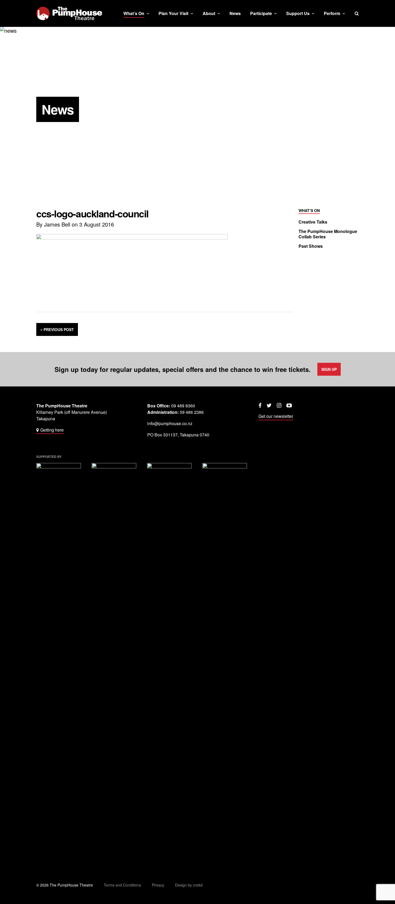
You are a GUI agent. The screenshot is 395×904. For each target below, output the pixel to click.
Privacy (158, 885)
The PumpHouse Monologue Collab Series (328, 234)
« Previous (57, 329)
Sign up (329, 369)
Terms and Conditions (122, 885)
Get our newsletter (275, 416)
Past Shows (311, 246)
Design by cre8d (189, 885)
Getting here (52, 430)
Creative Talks (313, 222)
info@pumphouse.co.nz (169, 423)
